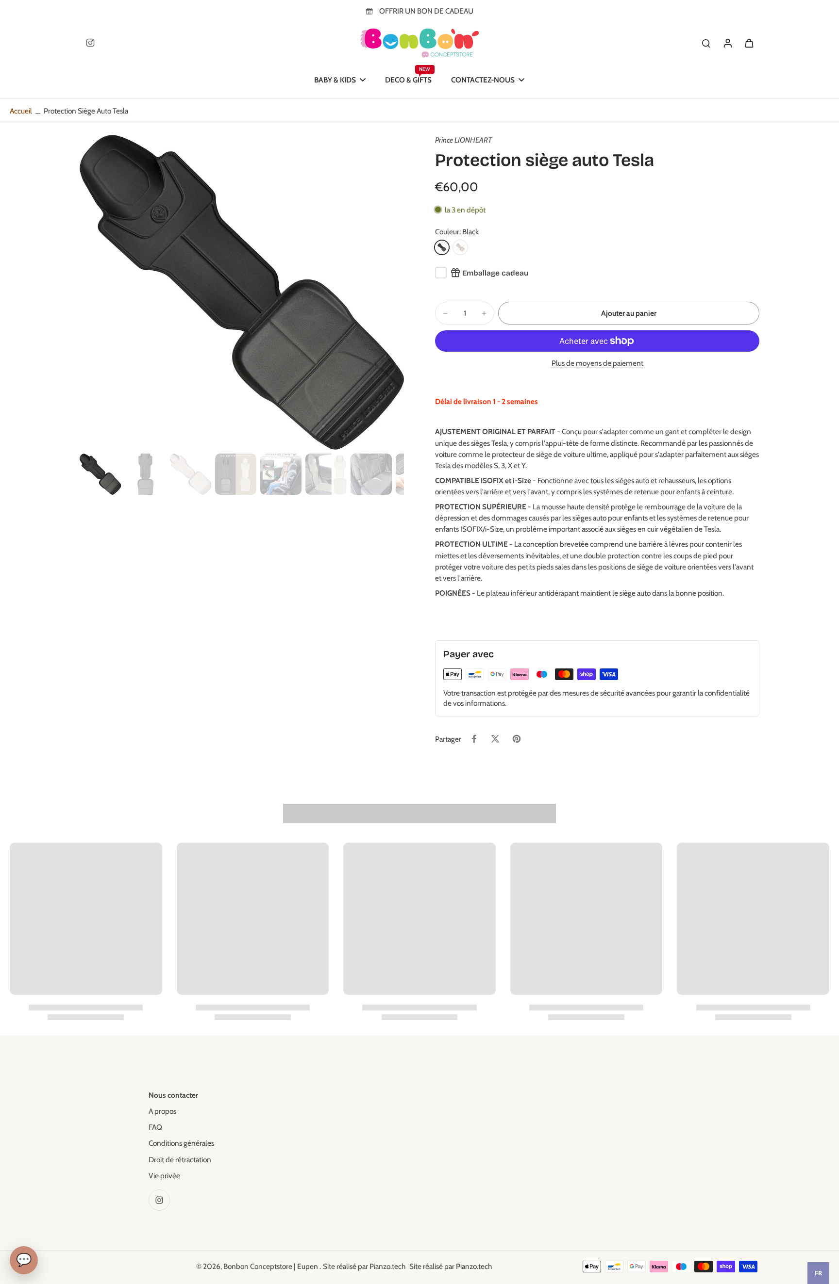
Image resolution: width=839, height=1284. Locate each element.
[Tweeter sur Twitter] (495, 738)
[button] (628, 313)
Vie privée (164, 1175)
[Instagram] (90, 42)
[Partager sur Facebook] (474, 738)
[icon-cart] (748, 42)
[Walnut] (460, 247)
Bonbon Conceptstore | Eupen (271, 1266)
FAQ (155, 1127)
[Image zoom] (242, 292)
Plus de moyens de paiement (597, 363)
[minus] (445, 313)
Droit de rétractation (180, 1159)
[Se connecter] (727, 42)
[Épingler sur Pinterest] (516, 738)
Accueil (21, 110)
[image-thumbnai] (100, 474)
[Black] (442, 247)
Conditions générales (181, 1143)
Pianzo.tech (387, 1266)
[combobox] (818, 1273)
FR (818, 1273)
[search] (706, 42)
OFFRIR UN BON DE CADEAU (426, 11)
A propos (162, 1111)
